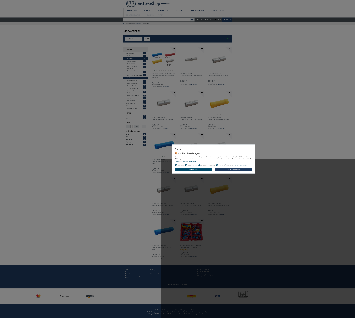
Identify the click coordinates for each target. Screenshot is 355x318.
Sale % (147, 10)
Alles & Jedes (132, 10)
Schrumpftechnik (218, 10)
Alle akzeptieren (193, 169)
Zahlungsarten (154, 270)
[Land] (215, 20)
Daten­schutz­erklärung (182, 161)
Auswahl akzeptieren (234, 169)
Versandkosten (166, 86)
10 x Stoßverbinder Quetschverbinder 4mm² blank (218, 74)
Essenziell (181, 165)
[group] (163, 59)
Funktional (230, 165)
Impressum (128, 272)
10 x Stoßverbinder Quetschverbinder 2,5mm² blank (191, 118)
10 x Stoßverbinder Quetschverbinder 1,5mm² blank (191, 74)
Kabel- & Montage (196, 10)
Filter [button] (227, 38)
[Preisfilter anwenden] (144, 126)
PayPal (221, 165)
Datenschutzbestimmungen (133, 276)
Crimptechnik (162, 10)
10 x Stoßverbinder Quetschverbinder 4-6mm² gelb (218, 118)
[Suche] (192, 19)
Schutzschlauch (133, 15)
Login (127, 277)
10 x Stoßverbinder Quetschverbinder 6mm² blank (162, 118)
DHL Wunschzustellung (208, 165)
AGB (126, 270)
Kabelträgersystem (155, 15)
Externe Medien (192, 165)
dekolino (179, 10)
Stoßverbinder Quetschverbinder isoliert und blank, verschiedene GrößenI (163, 75)
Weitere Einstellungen (241, 165)
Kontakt (127, 274)
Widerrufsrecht (154, 274)
